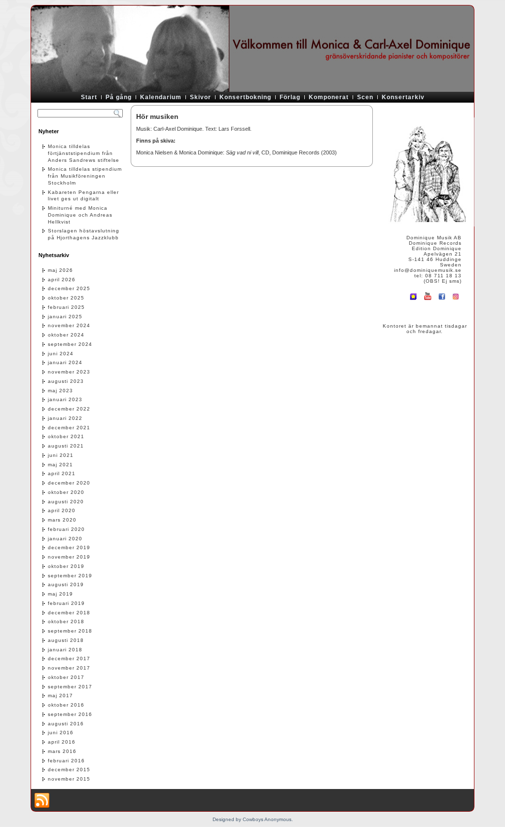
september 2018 (70, 631)
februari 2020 (66, 529)
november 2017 (69, 668)
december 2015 (69, 769)
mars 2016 (62, 751)
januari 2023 (65, 399)
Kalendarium (160, 97)
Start (89, 97)
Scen (365, 97)
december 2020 (69, 483)
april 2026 (61, 279)
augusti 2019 (66, 584)
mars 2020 (62, 520)
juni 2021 (60, 455)
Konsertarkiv (403, 97)
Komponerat (329, 97)
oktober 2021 (66, 436)
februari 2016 (66, 760)
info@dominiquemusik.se (428, 270)
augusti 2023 (66, 381)
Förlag (290, 97)
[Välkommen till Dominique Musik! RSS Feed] (42, 801)
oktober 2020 (66, 492)
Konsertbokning (245, 97)
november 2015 (69, 779)
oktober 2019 (66, 566)
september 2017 (70, 686)
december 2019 (69, 547)
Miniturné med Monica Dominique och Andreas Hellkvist (80, 215)
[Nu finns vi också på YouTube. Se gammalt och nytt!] (427, 300)
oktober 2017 (66, 677)
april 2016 (61, 742)
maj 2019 (60, 594)
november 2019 (69, 557)
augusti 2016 (66, 723)
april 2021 (61, 473)
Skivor (200, 97)
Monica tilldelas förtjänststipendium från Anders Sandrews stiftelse (83, 153)
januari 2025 (65, 316)
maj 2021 (60, 464)
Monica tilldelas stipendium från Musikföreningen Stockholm (85, 176)
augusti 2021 (66, 446)
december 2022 (69, 409)
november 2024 (69, 325)
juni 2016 (60, 732)
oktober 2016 (66, 705)
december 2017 (69, 658)
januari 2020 (65, 538)
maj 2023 (60, 390)
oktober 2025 (66, 298)
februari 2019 (66, 603)
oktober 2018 (66, 621)
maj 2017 (60, 695)
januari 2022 (65, 418)
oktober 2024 (66, 335)
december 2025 (69, 288)
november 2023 (69, 372)
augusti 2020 (66, 501)
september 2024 (70, 344)
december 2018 (69, 612)
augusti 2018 (66, 640)
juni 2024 (60, 353)
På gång (119, 97)
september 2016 (70, 714)
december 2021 (69, 427)
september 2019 (70, 575)
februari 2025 (66, 307)
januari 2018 (65, 649)
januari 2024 (65, 362)
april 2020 (61, 510)
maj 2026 (60, 270)
